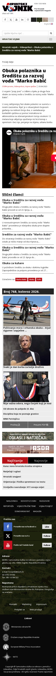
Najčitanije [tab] (15, 461)
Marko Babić (21, 279)
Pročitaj (14, 424)
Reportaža (8, 506)
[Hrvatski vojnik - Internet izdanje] (28, 7)
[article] (28, 314)
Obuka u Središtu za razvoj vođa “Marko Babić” (28, 248)
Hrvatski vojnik (11, 39)
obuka (31, 279)
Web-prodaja (36, 609)
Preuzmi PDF (40, 424)
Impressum (41, 604)
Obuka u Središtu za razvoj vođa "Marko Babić (23, 217)
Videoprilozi (26, 47)
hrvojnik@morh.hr (16, 572)
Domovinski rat (22, 511)
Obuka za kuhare (13, 263)
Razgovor (44, 501)
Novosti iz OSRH (28, 501)
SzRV (39, 279)
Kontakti (13, 604)
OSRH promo (7, 86)
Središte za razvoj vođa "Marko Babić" (27, 234)
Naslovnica (12, 501)
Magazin (37, 511)
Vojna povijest (46, 506)
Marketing (26, 604)
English (47, 24)
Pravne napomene (45, 672)
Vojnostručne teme (26, 506)
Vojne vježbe (30, 86)
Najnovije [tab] (41, 461)
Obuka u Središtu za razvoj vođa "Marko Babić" (23, 201)
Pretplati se (19, 609)
